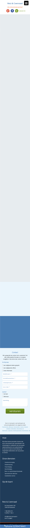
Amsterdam (17, 427)
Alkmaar (11, 427)
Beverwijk (19, 428)
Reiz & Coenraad (15, 3)
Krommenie (25, 430)
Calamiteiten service (10, 476)
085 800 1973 (22, 11)
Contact (15, 312)
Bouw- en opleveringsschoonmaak (13, 471)
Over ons (15, 305)
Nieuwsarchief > (15, 343)
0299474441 (19, 526)
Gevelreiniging (8, 469)
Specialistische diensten (11, 473)
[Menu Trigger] (26, 3)
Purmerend (5, 427)
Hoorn (22, 427)
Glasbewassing (8, 464)
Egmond (10, 430)
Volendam (13, 428)
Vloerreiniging (8, 467)
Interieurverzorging (10, 462)
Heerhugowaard (17, 430)
